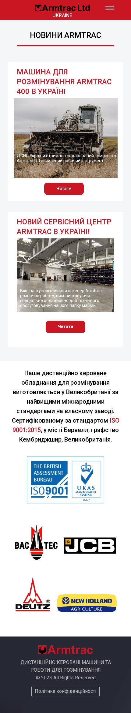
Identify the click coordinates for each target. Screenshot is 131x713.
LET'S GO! (62, 10)
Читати (64, 188)
